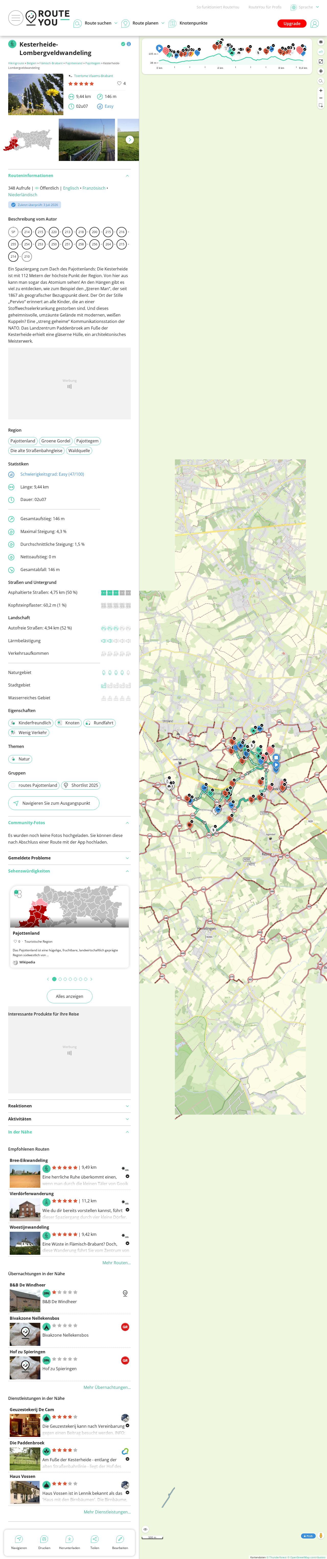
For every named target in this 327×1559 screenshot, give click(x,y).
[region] (233, 797)
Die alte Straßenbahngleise (36, 450)
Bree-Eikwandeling (29, 1160)
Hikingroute (16, 63)
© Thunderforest (276, 1557)
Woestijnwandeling (29, 1227)
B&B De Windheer (27, 1285)
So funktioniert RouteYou (218, 7)
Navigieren (19, 1548)
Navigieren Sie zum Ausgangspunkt (56, 803)
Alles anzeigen (69, 996)
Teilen (94, 1548)
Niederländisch (22, 195)
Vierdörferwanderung (32, 1193)
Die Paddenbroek (27, 1443)
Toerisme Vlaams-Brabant (93, 75)
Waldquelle (79, 450)
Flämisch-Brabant (51, 63)
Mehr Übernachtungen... (107, 1387)
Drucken (44, 1548)
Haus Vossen (23, 1476)
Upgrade (292, 23)
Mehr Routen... (116, 1263)
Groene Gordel (55, 441)
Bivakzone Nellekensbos (34, 1318)
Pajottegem (92, 63)
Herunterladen (69, 1548)
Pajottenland (74, 63)
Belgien (32, 63)
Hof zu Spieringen (27, 1352)
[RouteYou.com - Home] (47, 18)
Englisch (71, 188)
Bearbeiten (120, 1548)
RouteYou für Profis (265, 7)
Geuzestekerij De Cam (32, 1409)
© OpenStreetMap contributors (306, 1557)
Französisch (94, 188)
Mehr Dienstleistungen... (107, 1512)
